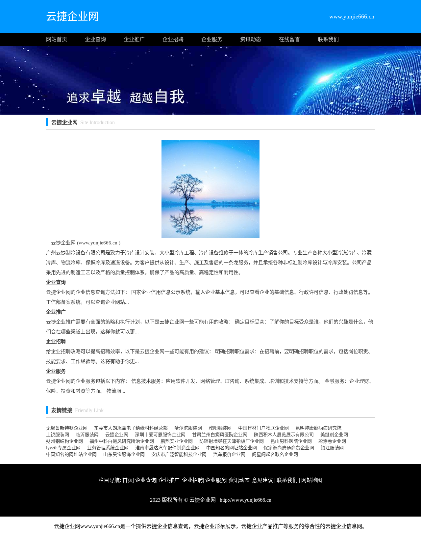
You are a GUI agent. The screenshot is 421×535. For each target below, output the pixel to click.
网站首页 (56, 39)
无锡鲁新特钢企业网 (66, 428)
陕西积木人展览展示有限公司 (284, 434)
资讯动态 (250, 39)
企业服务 (211, 39)
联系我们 (328, 39)
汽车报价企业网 (229, 454)
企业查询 (95, 39)
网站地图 (311, 480)
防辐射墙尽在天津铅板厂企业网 (231, 441)
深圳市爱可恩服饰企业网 (160, 434)
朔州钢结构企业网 (64, 441)
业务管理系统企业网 (108, 447)
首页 (127, 480)
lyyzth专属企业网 (63, 447)
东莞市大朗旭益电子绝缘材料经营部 (131, 428)
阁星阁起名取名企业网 (275, 454)
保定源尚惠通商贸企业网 (288, 447)
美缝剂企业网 (334, 434)
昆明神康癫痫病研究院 (318, 428)
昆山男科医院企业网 (291, 441)
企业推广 (134, 39)
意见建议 (262, 480)
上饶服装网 (57, 434)
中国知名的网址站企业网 (231, 447)
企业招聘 (173, 39)
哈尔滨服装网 (188, 428)
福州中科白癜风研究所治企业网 (121, 441)
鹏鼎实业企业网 (177, 441)
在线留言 (289, 39)
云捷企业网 (116, 434)
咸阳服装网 (220, 428)
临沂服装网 (87, 434)
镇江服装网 (332, 447)
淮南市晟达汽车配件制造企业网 (167, 447)
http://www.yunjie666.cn (244, 500)
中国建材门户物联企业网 (263, 428)
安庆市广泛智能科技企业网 (179, 454)
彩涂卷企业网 (332, 441)
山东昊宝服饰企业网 (124, 454)
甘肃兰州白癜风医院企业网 (219, 434)
